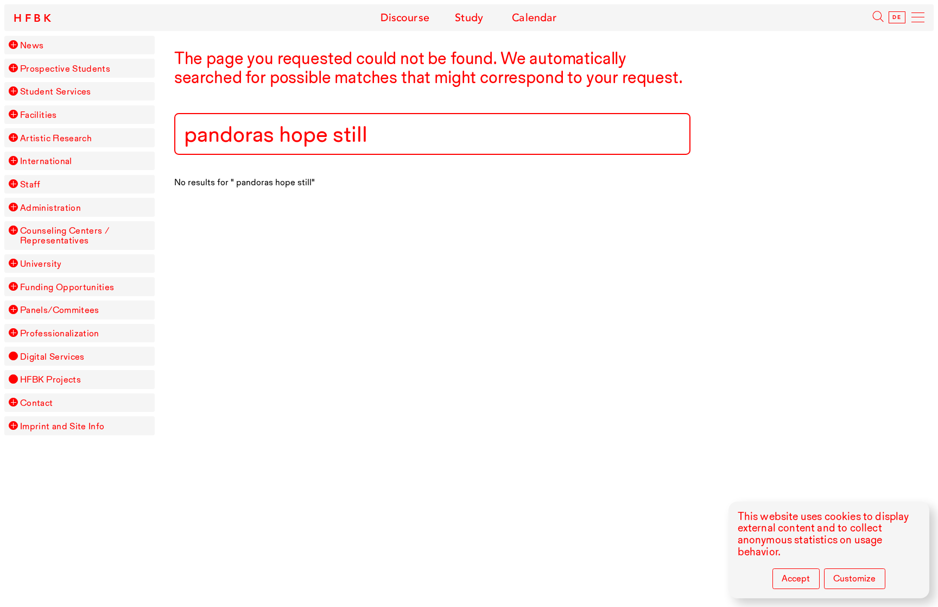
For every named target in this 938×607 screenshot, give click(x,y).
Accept (796, 578)
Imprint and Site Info (62, 426)
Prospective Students (65, 68)
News (31, 45)
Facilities (38, 115)
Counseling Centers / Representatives (65, 235)
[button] (13, 44)
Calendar (534, 17)
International (46, 161)
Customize (854, 578)
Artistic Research (56, 138)
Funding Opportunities (67, 287)
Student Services (55, 91)
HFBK (34, 18)
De (896, 17)
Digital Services (52, 356)
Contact (36, 403)
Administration (50, 207)
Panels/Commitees (59, 310)
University (41, 263)
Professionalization (59, 333)
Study (469, 17)
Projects (50, 379)
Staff (30, 184)
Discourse (405, 17)
